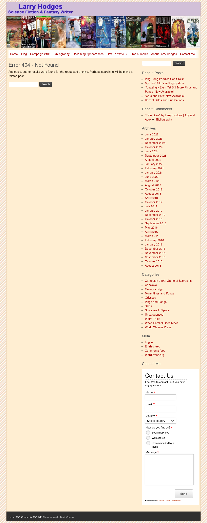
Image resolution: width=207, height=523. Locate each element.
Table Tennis (140, 54)
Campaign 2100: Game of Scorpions (168, 281)
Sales (148, 306)
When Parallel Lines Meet (161, 323)
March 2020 (152, 181)
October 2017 (154, 202)
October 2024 (154, 147)
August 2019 (153, 185)
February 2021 (154, 168)
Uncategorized (154, 314)
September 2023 (155, 155)
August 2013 (153, 265)
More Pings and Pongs (159, 293)
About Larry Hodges (164, 54)
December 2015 (155, 248)
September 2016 (155, 223)
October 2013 (154, 261)
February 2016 (154, 240)
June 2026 (151, 134)
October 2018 (154, 189)
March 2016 (152, 236)
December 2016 (155, 215)
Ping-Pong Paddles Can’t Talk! (164, 79)
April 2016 (151, 232)
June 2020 (151, 177)
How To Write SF (117, 54)
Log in (149, 342)
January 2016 (154, 244)
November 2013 (155, 257)
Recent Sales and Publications (164, 100)
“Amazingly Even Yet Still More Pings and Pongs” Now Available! (171, 89)
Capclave (151, 285)
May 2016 (151, 227)
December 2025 (155, 143)
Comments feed (155, 350)
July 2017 (151, 206)
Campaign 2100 (40, 54)
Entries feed (152, 346)
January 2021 (154, 172)
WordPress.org (154, 355)
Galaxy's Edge (154, 289)
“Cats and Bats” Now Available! (165, 96)
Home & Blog (18, 54)
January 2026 (154, 138)
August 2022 (153, 160)
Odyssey (150, 297)
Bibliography (62, 54)
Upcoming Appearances (88, 54)
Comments (29, 517)
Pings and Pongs (156, 302)
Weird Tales (152, 319)
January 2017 (154, 210)
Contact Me (187, 54)
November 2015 (155, 253)
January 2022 (154, 164)
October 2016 (154, 219)
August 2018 (153, 193)
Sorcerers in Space (157, 310)
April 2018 (151, 198)
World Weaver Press (158, 327)
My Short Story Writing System (164, 83)
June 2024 (151, 151)
